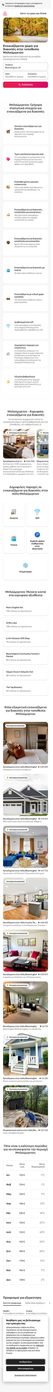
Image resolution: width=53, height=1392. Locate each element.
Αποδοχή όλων (25, 1362)
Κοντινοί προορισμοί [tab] (12, 1303)
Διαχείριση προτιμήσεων (26, 1375)
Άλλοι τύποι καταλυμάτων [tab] (36, 1303)
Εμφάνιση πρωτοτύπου (24, 6)
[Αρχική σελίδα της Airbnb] (5, 13)
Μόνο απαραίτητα (25, 1368)
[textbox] (14, 76)
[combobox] (25, 67)
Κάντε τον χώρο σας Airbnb (33, 13)
